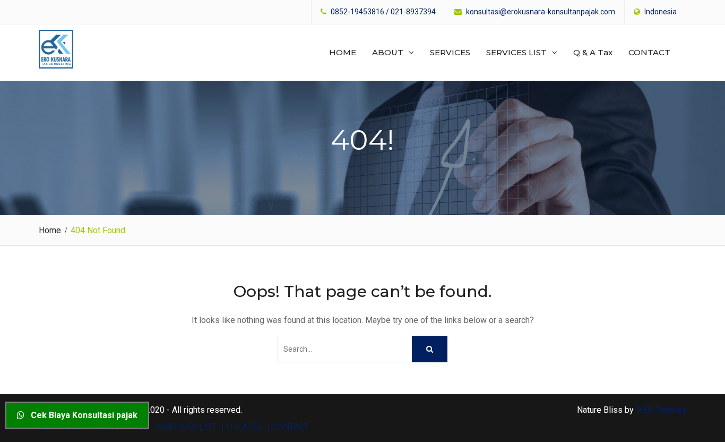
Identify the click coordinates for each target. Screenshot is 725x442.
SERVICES (450, 52)
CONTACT (649, 52)
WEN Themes (661, 410)
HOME (342, 52)
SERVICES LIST (516, 52)
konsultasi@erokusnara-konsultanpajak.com (540, 12)
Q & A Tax (592, 52)
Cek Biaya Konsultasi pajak (80, 415)
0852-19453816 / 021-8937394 (383, 12)
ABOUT (387, 52)
